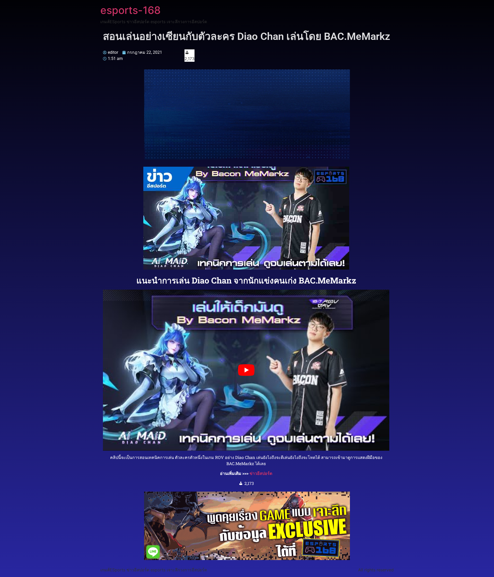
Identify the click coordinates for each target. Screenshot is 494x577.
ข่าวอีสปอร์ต (261, 473)
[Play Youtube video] (246, 370)
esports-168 (130, 10)
